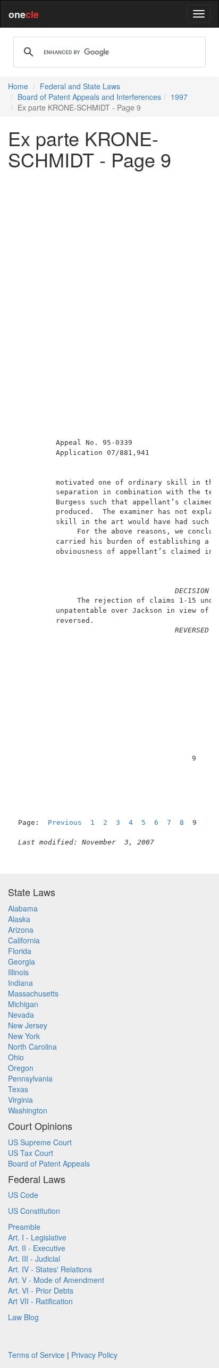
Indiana (20, 982)
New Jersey (27, 1025)
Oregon (20, 1067)
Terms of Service (36, 1354)
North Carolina (32, 1046)
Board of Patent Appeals (49, 1163)
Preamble (24, 1226)
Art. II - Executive (36, 1248)
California (24, 940)
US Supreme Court (40, 1142)
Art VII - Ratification (40, 1301)
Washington (27, 1110)
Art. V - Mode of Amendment (56, 1279)
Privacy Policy (94, 1354)
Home (18, 86)
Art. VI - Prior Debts (40, 1290)
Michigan (23, 1004)
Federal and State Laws (80, 86)
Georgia (21, 961)
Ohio (16, 1057)
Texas (18, 1089)
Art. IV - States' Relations (50, 1269)
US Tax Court (30, 1152)
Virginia (20, 1099)
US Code (23, 1194)
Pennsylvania (30, 1078)
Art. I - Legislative (37, 1237)
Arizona (20, 929)
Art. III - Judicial (34, 1258)
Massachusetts (33, 993)
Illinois (18, 972)
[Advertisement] (109, 286)
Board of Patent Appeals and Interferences (89, 96)
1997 (179, 96)
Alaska (19, 919)
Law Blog (23, 1317)
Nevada (21, 1014)
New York (24, 1036)
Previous (65, 822)
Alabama (23, 908)
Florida (19, 950)
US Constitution (34, 1210)
